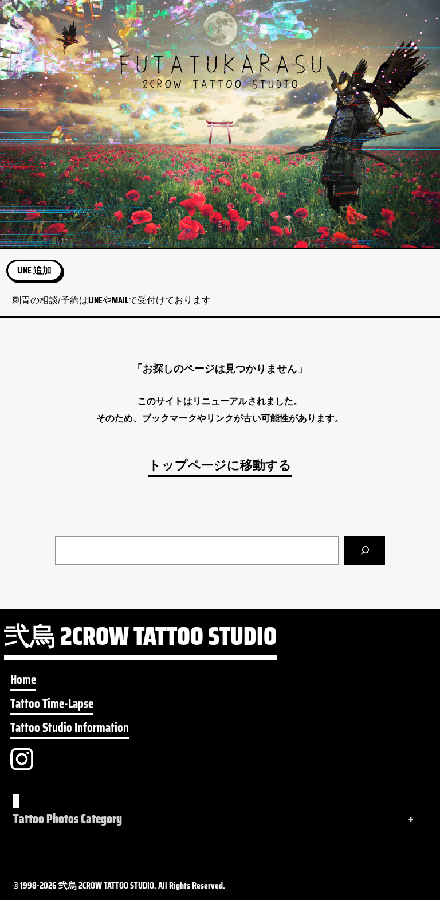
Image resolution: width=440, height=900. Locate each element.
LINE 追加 (34, 270)
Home (23, 680)
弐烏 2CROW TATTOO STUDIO (140, 639)
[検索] (364, 550)
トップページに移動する (220, 465)
